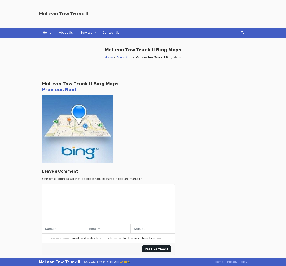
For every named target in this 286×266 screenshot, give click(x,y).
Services (86, 32)
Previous (53, 89)
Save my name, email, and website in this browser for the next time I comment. (107, 238)
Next (71, 89)
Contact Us (111, 32)
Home (47, 32)
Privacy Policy (237, 261)
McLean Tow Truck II (60, 262)
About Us (66, 32)
